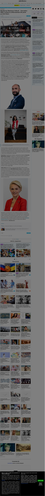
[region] (22, 483)
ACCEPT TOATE (40, 480)
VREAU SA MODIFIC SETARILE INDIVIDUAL (41, 483)
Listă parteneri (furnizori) (24, 483)
